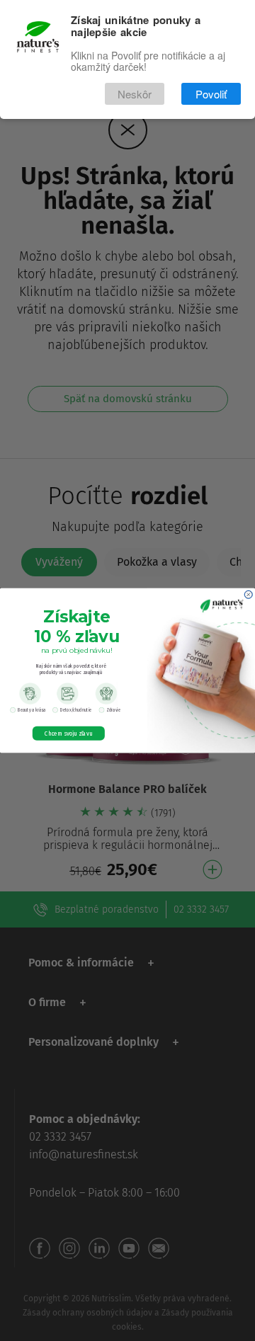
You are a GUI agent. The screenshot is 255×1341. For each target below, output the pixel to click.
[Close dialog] (248, 594)
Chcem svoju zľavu (68, 733)
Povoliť (211, 93)
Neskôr (135, 93)
